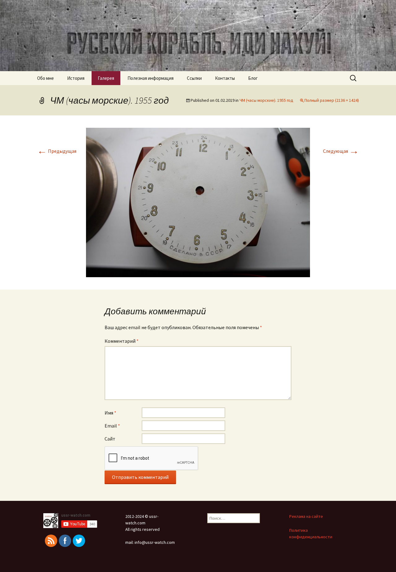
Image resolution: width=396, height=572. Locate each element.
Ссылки (194, 78)
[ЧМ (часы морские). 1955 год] (198, 202)
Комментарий (122, 341)
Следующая (341, 151)
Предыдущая (56, 151)
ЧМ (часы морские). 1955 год (266, 100)
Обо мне (45, 78)
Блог (253, 78)
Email (112, 426)
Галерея (106, 78)
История (75, 78)
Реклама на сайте (306, 516)
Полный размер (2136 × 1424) (331, 100)
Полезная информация (150, 78)
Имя (110, 413)
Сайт (110, 439)
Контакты (225, 78)
